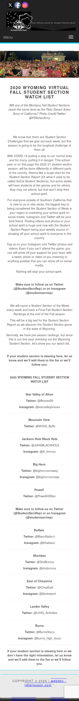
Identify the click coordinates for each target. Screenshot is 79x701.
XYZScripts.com (59, 699)
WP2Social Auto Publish (24, 699)
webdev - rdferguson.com (46, 683)
